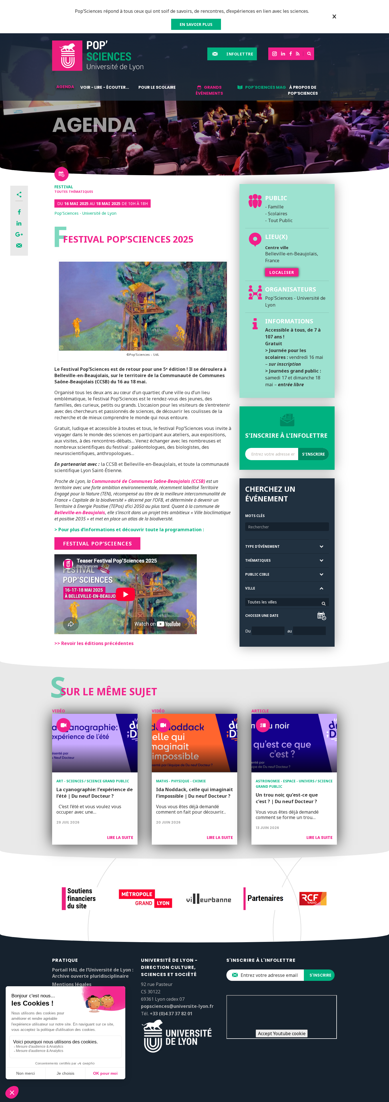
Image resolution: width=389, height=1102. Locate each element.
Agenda (65, 87)
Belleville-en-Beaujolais (79, 512)
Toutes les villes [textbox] (262, 602)
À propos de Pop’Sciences (303, 90)
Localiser (281, 272)
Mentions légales (71, 984)
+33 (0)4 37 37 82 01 (171, 1013)
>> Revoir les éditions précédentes (94, 643)
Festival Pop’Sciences (97, 543)
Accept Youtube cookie (282, 1033)
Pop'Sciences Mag (265, 87)
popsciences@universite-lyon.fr (177, 1006)
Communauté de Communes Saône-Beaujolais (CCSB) (148, 481)
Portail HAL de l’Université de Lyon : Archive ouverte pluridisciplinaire (92, 973)
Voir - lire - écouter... (104, 87)
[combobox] (287, 602)
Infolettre (239, 54)
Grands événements (209, 90)
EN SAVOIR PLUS (196, 24)
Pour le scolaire (157, 87)
